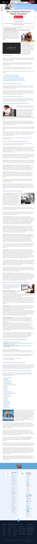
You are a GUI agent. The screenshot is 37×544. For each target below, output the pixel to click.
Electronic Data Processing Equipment (10, 393)
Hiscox (27, 495)
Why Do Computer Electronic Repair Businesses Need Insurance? (14, 77)
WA (27, 532)
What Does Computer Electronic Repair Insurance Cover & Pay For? (14, 80)
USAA (27, 512)
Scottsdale (28, 507)
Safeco (27, 506)
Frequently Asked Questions (15, 527)
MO (29, 529)
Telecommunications (7, 404)
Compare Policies (21, 526)
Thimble (27, 510)
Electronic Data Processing (8, 391)
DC (33, 526)
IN (33, 527)
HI (28, 536)
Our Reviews (4, 535)
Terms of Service (7, 540)
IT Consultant (6, 397)
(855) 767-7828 (19, 21)
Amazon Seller (6, 379)
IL (32, 527)
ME (33, 528)
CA (30, 526)
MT (32, 529)
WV (29, 532)
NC (33, 529)
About (3, 526)
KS (27, 528)
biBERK (27, 484)
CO (31, 526)
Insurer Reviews (10, 526)
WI (28, 532)
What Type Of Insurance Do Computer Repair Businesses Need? (14, 79)
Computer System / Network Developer (10, 384)
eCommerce (5, 390)
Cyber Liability (6, 386)
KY (28, 528)
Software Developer (7, 401)
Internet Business (6, 394)
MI (27, 529)
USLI (29, 512)
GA (29, 527)
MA (30, 528)
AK (27, 536)
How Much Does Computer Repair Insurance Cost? (12, 76)
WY (31, 532)
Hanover (30, 494)
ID (30, 527)
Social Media (5, 400)
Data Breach (5, 387)
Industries (13, 2)
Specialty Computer (7, 407)
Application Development (8, 377)
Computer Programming (8, 383)
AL (27, 526)
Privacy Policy (13, 540)
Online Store (5, 398)
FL (28, 527)
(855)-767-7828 (32, 0)
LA (29, 528)
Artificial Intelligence (7, 380)
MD (31, 528)
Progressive (28, 505)
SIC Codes (9, 534)
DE (27, 527)
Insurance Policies (20, 2)
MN (28, 529)
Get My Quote (31, 2)
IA (31, 527)
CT (32, 526)
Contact (4, 528)
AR (28, 526)
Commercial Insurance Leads (4, 533)
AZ (29, 526)
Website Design (6, 405)
